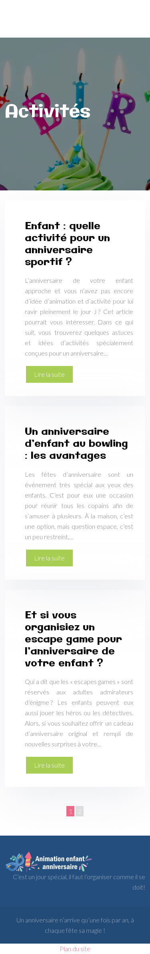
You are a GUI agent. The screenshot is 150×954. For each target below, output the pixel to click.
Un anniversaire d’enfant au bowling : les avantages (76, 444)
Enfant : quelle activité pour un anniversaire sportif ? (67, 244)
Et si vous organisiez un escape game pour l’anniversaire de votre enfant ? (73, 639)
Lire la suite (49, 374)
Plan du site (75, 948)
